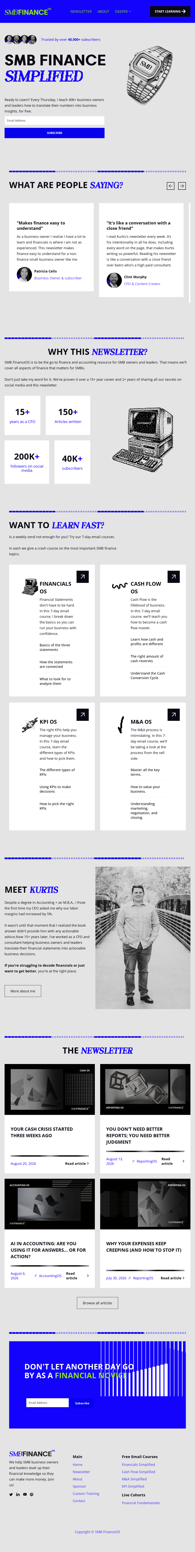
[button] (123, 11)
